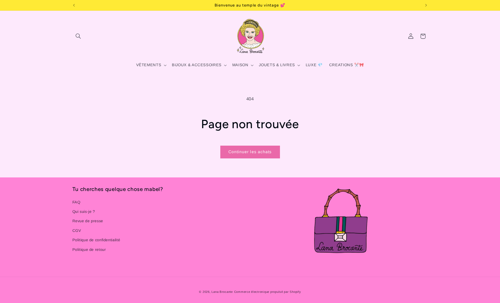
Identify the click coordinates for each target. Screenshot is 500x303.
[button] (78, 36)
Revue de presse (87, 221)
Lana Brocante (222, 291)
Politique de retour (89, 250)
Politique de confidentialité (96, 240)
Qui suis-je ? (83, 211)
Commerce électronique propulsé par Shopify (267, 291)
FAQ (76, 202)
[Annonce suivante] (426, 5)
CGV (76, 230)
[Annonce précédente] (74, 5)
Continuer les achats (250, 152)
